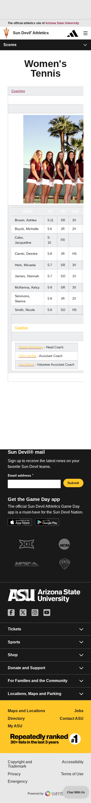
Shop (13, 655)
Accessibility (72, 762)
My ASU (27, 726)
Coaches (18, 91)
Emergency (27, 781)
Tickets (14, 629)
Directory (27, 718)
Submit (73, 483)
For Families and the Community (37, 681)
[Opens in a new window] (45, 739)
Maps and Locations (27, 711)
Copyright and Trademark (27, 764)
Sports (14, 642)
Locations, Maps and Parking (34, 694)
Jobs (78, 711)
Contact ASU (71, 718)
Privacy (27, 774)
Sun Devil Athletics (31, 33)
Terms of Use (72, 774)
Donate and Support (26, 668)
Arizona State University (62, 23)
